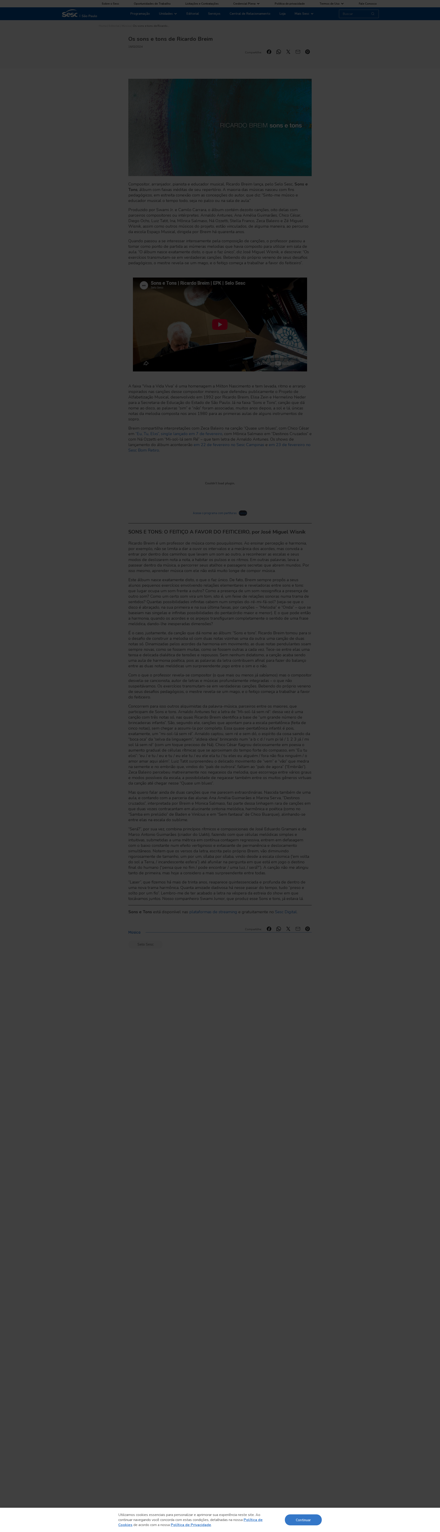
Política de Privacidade (191, 1524)
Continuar (303, 1519)
